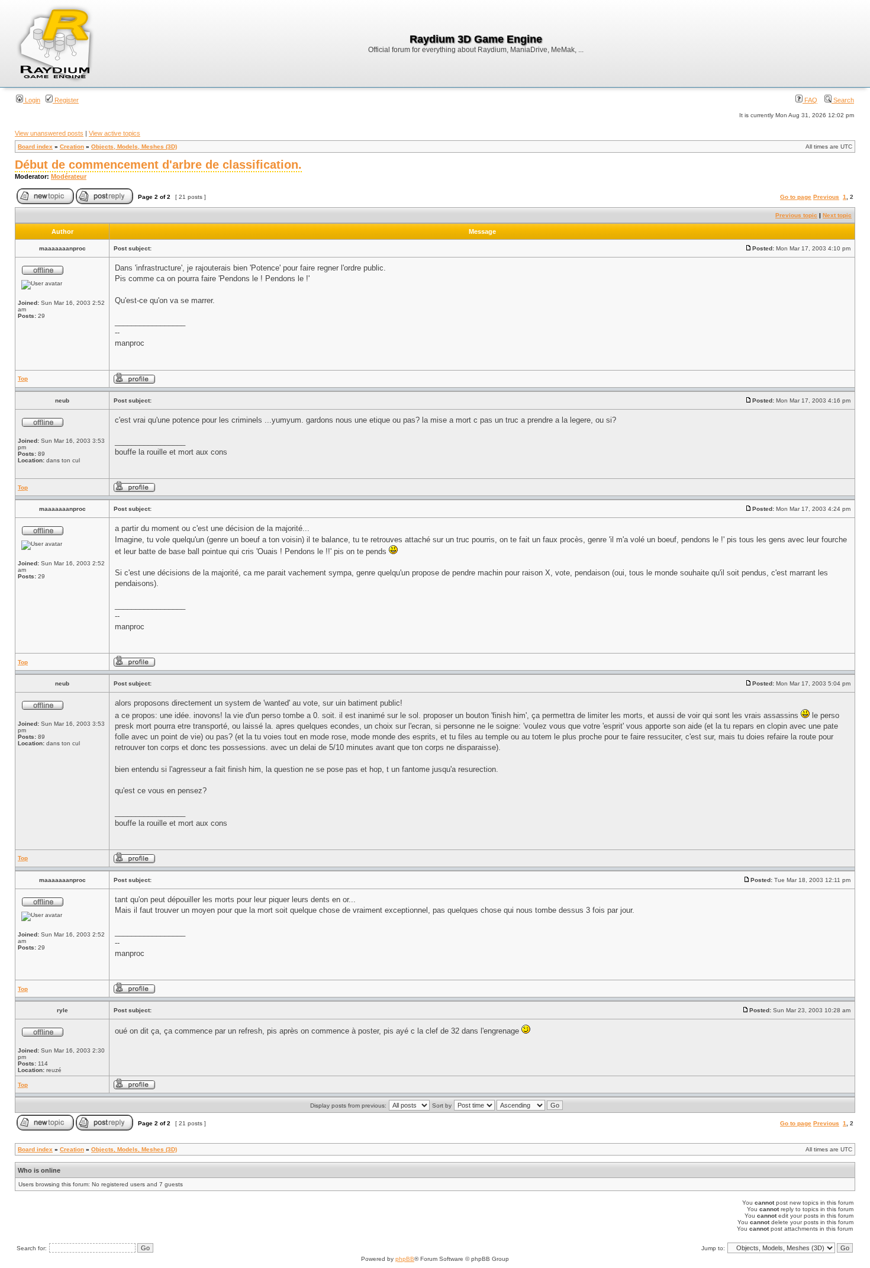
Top (23, 378)
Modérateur (68, 176)
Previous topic (796, 215)
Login (31, 100)
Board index (35, 146)
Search (843, 100)
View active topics (114, 133)
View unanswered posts (49, 133)
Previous (826, 197)
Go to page (795, 197)
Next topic (837, 215)
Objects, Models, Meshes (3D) (134, 146)
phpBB (404, 1259)
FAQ (810, 100)
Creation (72, 146)
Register (66, 100)
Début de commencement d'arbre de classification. (158, 164)
